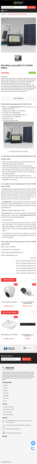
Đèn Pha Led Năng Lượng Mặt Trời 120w (26, 263)
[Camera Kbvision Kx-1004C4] (9, 292)
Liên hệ (5, 400)
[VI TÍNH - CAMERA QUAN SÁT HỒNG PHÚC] (18, 3)
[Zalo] (33, 448)
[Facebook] (33, 443)
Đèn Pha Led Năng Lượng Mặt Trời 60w (26, 268)
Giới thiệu (5, 388)
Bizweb (9, 462)
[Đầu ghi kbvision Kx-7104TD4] (9, 324)
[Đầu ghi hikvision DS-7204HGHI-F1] (28, 324)
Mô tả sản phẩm (18, 98)
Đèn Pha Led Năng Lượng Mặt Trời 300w (26, 261)
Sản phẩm (5, 390)
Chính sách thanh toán (8, 407)
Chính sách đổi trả (7, 412)
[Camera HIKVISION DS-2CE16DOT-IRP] (28, 292)
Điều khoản (6, 393)
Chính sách (6, 398)
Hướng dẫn (5, 395)
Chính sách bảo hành (8, 414)
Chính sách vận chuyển (8, 409)
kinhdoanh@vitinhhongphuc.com (14, 433)
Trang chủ (3, 14)
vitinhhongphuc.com (11, 255)
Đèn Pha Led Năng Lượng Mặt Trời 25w (26, 273)
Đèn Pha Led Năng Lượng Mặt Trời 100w (26, 265)
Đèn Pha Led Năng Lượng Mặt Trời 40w (26, 270)
